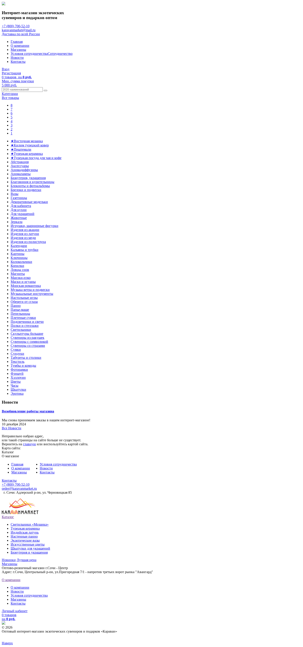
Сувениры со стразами (28, 345)
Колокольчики (21, 262)
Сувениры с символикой (29, 341)
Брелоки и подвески (26, 190)
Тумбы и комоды (23, 365)
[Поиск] (45, 90)
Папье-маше (20, 310)
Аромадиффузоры (24, 170)
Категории (10, 94)
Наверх (7, 643)
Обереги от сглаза (24, 302)
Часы (14, 385)
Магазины (18, 49)
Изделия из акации (25, 230)
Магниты (18, 274)
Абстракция (20, 162)
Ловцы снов (20, 270)
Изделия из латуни (25, 234)
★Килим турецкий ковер (30, 145)
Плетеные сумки (23, 318)
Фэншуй (17, 373)
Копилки (17, 266)
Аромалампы (21, 174)
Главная (17, 41)
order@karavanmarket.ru (19, 488)
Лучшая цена (26, 560)
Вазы (14, 194)
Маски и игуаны (23, 282)
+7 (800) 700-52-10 (16, 26)
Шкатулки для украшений (30, 548)
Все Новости (11, 428)
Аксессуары (20, 166)
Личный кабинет (15, 611)
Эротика (17, 393)
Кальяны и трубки (24, 250)
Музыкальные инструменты (32, 294)
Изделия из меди (23, 238)
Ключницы (19, 258)
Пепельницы (20, 314)
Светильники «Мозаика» (30, 524)
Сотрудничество (60, 53)
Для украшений (22, 214)
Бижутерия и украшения (29, 552)
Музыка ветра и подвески (30, 290)
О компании (20, 45)
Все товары (10, 98)
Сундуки (17, 353)
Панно (16, 306)
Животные (19, 218)
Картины (17, 254)
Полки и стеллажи (25, 325)
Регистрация (11, 73)
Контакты (18, 61)
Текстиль (17, 361)
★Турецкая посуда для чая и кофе (36, 158)
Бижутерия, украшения (28, 178)
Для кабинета (21, 206)
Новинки (9, 560)
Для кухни (19, 210)
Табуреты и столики (26, 357)
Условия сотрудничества (29, 53)
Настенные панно (24, 536)
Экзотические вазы (25, 540)
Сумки (16, 349)
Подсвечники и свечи (27, 322)
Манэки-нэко (21, 278)
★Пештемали (21, 149)
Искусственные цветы (28, 544)
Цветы (16, 381)
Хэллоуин (18, 377)
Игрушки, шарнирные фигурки (34, 226)
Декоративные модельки (29, 202)
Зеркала (16, 222)
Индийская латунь (25, 532)
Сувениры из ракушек (27, 337)
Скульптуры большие (27, 333)
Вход (5, 69)
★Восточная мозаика (27, 141)
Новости (17, 57)
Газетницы (19, 198)
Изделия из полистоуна (28, 242)
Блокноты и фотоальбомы (30, 186)
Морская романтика (26, 286)
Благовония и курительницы (32, 182)
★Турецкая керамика (27, 154)
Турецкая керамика (25, 528)
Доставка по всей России (21, 34)
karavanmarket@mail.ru (18, 30)
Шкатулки (18, 389)
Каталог (8, 517)
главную (29, 444)
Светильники (21, 329)
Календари (19, 246)
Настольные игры (24, 298)
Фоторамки (19, 369)
